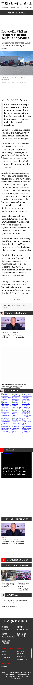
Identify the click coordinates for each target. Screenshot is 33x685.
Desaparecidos (14, 384)
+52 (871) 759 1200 (20, 677)
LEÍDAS (10, 449)
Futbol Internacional (11, 386)
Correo (16, 99)
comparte (21, 99)
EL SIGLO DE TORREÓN (21, 635)
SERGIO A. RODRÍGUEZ (8, 83)
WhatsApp (12, 99)
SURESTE (26, 7)
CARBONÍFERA (22, 630)
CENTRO (20, 627)
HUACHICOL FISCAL (13, 388)
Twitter (7, 99)
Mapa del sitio (22, 659)
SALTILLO (19, 7)
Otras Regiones (16, 12)
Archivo (4, 666)
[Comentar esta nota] (25, 99)
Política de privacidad (20, 653)
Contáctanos (5, 657)
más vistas (13, 606)
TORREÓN (12, 7)
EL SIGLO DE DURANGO (5, 642)
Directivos (5, 654)
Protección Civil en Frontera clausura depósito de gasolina (16, 601)
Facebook (3, 99)
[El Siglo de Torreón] (15, 625)
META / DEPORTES (8, 637)
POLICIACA (4, 7)
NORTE (4, 634)
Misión (3, 652)
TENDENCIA (11, 390)
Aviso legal (21, 656)
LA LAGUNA (5, 630)
